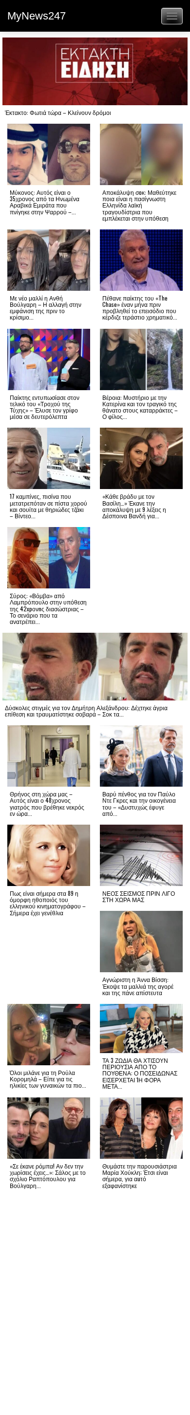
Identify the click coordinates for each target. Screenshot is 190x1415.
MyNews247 (36, 16)
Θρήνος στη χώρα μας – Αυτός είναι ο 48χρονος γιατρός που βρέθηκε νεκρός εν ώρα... (47, 803)
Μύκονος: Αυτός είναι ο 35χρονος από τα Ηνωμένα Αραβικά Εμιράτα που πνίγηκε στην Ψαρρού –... (44, 202)
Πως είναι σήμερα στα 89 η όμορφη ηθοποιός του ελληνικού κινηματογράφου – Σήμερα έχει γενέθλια (48, 903)
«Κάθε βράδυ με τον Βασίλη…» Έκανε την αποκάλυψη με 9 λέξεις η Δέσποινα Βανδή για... (134, 506)
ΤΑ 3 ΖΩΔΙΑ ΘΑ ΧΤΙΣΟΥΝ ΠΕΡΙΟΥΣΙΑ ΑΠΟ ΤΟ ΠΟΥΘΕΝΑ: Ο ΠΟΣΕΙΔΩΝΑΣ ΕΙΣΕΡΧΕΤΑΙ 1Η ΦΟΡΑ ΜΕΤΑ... (139, 1073)
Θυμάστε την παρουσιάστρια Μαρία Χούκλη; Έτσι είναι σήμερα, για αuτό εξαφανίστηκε (139, 1175)
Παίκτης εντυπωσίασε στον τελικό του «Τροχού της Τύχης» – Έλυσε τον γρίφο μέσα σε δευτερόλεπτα (44, 407)
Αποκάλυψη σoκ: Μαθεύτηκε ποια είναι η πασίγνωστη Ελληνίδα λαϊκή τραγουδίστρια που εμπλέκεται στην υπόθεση (139, 205)
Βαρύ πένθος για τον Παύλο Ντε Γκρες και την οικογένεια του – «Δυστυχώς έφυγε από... (139, 803)
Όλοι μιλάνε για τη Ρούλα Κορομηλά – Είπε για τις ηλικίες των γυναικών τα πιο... (48, 1078)
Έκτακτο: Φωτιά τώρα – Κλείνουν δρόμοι (58, 112)
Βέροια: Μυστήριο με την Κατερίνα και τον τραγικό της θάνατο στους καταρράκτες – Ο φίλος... (140, 407)
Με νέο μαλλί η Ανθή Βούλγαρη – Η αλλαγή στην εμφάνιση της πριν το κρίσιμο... (45, 307)
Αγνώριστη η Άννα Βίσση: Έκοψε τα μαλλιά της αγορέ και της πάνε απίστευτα (137, 985)
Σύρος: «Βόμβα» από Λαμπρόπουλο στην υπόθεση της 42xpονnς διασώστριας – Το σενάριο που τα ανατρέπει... (48, 608)
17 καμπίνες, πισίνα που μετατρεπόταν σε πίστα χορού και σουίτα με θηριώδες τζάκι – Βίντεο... (48, 506)
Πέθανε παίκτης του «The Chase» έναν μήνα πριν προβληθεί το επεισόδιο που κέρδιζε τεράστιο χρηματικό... (139, 307)
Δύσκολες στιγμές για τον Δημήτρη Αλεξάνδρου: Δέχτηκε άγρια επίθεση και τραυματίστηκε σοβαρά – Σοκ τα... (86, 710)
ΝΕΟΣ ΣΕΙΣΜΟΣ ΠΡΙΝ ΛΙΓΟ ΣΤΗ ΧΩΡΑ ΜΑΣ (138, 896)
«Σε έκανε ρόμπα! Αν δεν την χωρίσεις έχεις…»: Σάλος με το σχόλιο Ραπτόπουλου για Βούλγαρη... (48, 1175)
